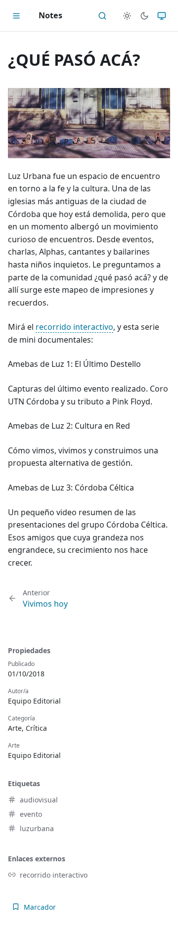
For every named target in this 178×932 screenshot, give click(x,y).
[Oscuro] (144, 15)
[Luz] (127, 15)
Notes (50, 15)
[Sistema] (161, 15)
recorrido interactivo (74, 326)
